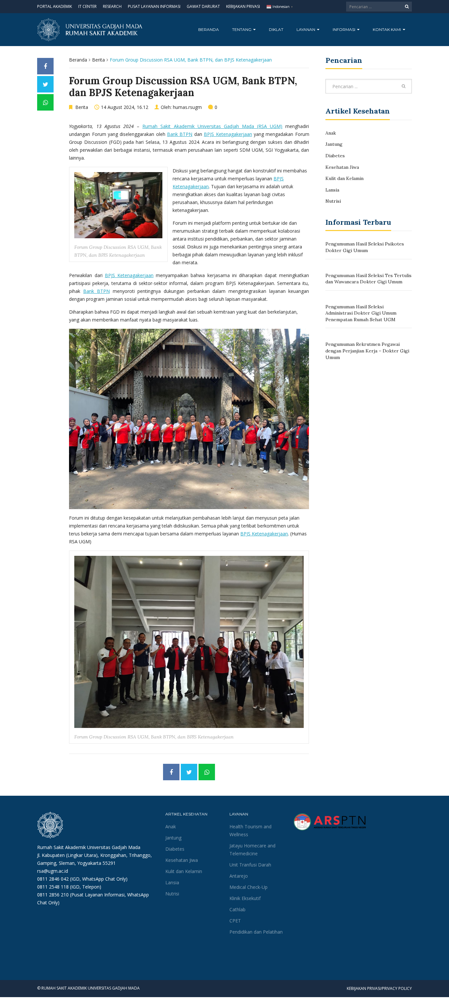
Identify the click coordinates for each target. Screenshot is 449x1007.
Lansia (332, 190)
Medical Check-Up (248, 887)
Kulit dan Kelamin (344, 178)
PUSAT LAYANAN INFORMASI (154, 6)
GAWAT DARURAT (203, 6)
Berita (98, 60)
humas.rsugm (187, 107)
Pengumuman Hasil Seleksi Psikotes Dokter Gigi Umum (364, 247)
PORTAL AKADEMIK (54, 6)
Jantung (334, 144)
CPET (235, 920)
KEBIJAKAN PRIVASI (243, 6)
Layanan (306, 29)
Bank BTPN (179, 134)
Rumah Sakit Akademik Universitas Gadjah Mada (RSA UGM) (212, 126)
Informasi (344, 29)
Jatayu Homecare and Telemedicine (252, 849)
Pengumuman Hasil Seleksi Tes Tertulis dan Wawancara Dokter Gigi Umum (368, 278)
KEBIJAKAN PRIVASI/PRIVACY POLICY (379, 988)
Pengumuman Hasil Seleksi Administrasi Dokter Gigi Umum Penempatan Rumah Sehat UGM (360, 313)
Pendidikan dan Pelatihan (256, 932)
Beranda (208, 29)
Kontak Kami (387, 29)
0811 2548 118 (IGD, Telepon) (69, 887)
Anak (330, 133)
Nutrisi (333, 201)
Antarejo (238, 876)
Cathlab (237, 909)
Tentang (242, 29)
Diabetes (335, 156)
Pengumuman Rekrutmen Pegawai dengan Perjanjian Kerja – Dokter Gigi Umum (367, 350)
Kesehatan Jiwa (342, 167)
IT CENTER (87, 6)
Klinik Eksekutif (245, 898)
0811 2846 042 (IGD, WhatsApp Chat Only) (82, 879)
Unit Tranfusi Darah (250, 865)
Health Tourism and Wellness (250, 830)
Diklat (276, 29)
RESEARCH (112, 6)
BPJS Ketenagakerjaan (228, 134)
